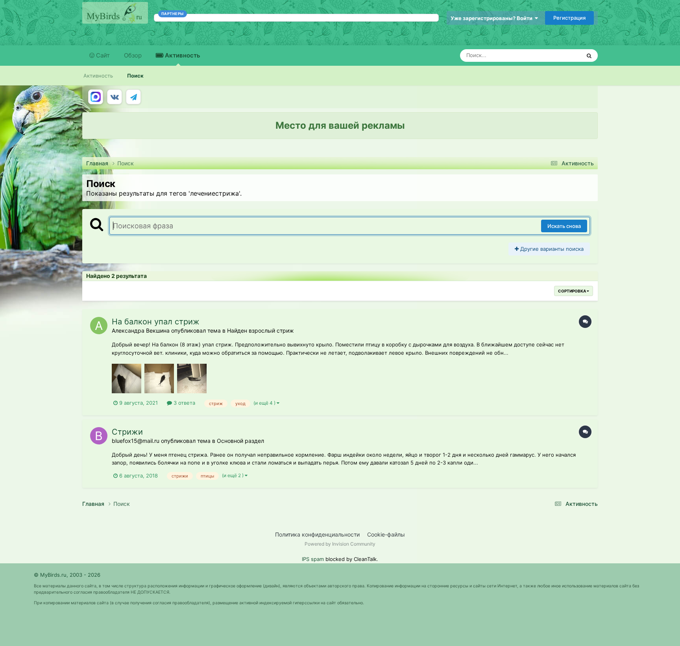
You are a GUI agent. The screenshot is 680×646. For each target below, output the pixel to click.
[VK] (114, 96)
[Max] (95, 96)
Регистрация (569, 18)
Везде (563, 55)
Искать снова (564, 226)
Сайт (102, 55)
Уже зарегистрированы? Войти (493, 18)
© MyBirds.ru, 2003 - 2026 (67, 575)
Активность (181, 55)
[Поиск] (589, 55)
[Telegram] (133, 96)
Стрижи (127, 432)
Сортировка (572, 291)
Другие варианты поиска (551, 249)
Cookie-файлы (386, 534)
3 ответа (183, 403)
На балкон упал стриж (156, 321)
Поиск (135, 75)
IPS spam (313, 559)
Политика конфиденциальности (317, 534)
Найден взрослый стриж (260, 330)
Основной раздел (240, 440)
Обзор (133, 55)
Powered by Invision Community (340, 544)
